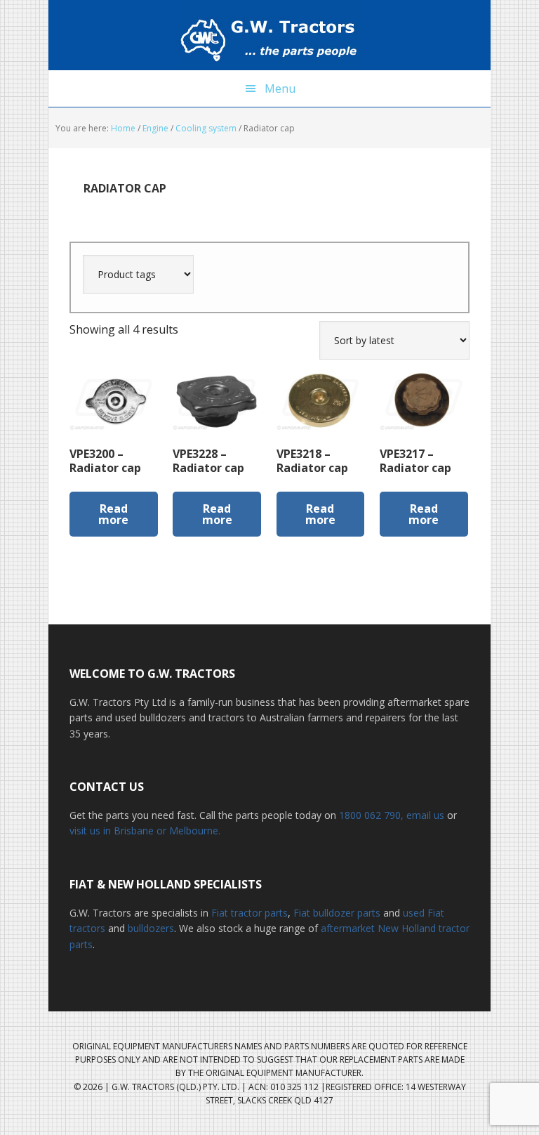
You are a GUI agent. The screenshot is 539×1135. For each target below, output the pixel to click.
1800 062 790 (370, 815)
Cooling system (206, 128)
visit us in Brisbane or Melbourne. (144, 830)
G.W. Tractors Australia (269, 35)
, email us (424, 815)
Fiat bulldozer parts (336, 912)
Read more (113, 514)
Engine (155, 128)
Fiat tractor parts (249, 912)
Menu (280, 88)
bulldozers (151, 928)
